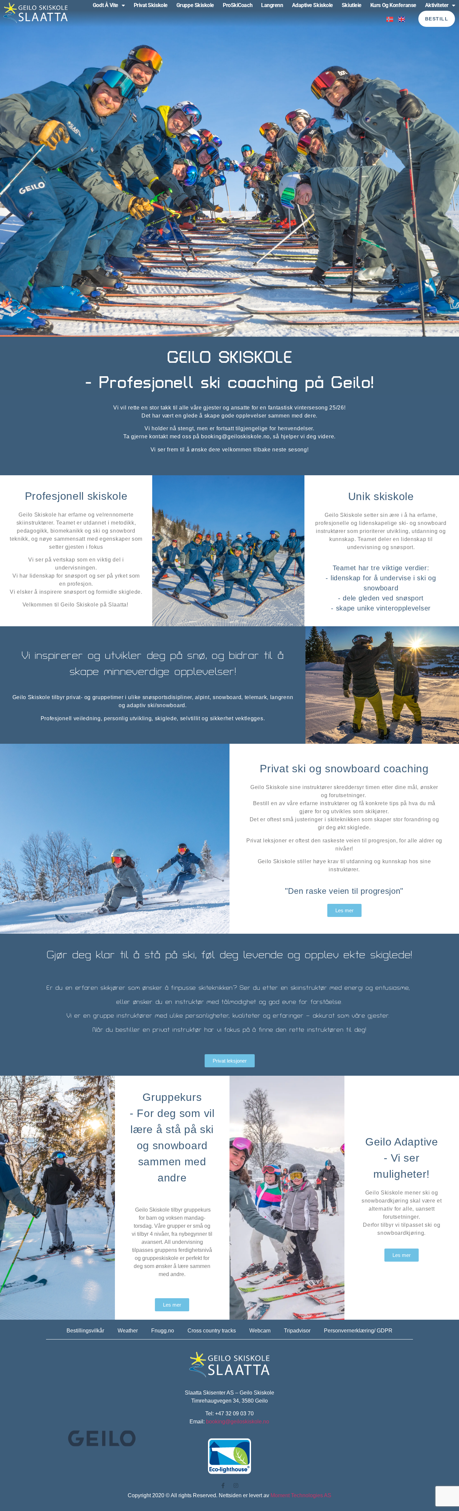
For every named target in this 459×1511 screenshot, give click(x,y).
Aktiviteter (437, 5)
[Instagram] (236, 1485)
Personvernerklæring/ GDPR (358, 1330)
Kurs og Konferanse (393, 5)
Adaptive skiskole (312, 5)
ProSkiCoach (237, 5)
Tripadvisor (297, 1330)
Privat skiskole (151, 5)
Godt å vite (105, 5)
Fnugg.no (162, 1330)
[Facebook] (223, 1485)
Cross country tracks (211, 1330)
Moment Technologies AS (300, 1495)
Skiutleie (352, 5)
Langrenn (272, 5)
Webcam (259, 1330)
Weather (128, 1330)
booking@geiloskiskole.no (237, 1421)
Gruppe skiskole (195, 5)
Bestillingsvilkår (85, 1330)
